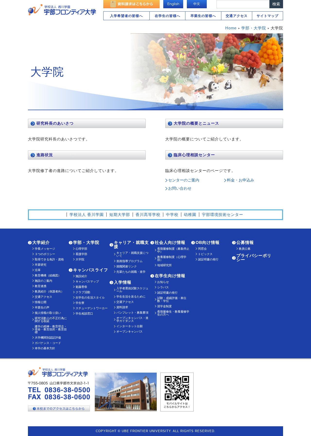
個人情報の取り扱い (48, 313)
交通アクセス (237, 16)
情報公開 (40, 302)
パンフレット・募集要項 (132, 312)
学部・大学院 (86, 242)
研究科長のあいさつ (55, 123)
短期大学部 (119, 215)
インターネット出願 (129, 326)
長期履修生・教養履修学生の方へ (173, 313)
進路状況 (44, 155)
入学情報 (122, 282)
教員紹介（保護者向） (49, 291)
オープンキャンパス (129, 331)
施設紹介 (81, 276)
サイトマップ (267, 16)
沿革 (38, 270)
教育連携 (40, 286)
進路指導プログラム (129, 261)
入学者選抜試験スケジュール (132, 290)
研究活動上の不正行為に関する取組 (51, 319)
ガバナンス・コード (48, 343)
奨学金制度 (164, 306)
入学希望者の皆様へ (126, 16)
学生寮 (80, 303)
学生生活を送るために (131, 296)
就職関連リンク (126, 266)
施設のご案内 (43, 280)
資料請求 (122, 307)
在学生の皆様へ (167, 16)
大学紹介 (41, 242)
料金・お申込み (240, 180)
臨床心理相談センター (194, 155)
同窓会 (202, 248)
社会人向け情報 (170, 242)
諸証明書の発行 (167, 292)
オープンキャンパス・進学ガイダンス (132, 319)
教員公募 (245, 248)
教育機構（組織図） (48, 275)
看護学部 (81, 254)
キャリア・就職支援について (132, 254)
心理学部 (81, 248)
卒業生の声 (42, 307)
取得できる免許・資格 (49, 259)
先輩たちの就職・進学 (131, 272)
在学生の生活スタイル (90, 297)
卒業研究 (40, 264)
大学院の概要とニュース (196, 123)
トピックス (205, 254)
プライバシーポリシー (253, 257)
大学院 (80, 259)
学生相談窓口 (84, 313)
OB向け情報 (208, 242)
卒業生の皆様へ (203, 16)
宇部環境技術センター (222, 215)
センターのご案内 (183, 180)
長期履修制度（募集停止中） (173, 250)
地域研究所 (164, 265)
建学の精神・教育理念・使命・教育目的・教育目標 (51, 329)
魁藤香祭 (81, 287)
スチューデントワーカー (92, 308)
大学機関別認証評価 (48, 337)
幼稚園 (190, 215)
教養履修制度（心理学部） (171, 258)
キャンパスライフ (90, 270)
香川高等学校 (148, 215)
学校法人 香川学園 (86, 215)
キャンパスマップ (87, 281)
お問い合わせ (179, 188)
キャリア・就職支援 (131, 244)
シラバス (163, 287)
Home (231, 28)
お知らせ (163, 282)
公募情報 (245, 242)
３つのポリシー (45, 254)
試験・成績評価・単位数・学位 (171, 299)
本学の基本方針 (45, 348)
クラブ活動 (83, 292)
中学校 (172, 215)
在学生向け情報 (170, 276)
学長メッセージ (45, 248)
